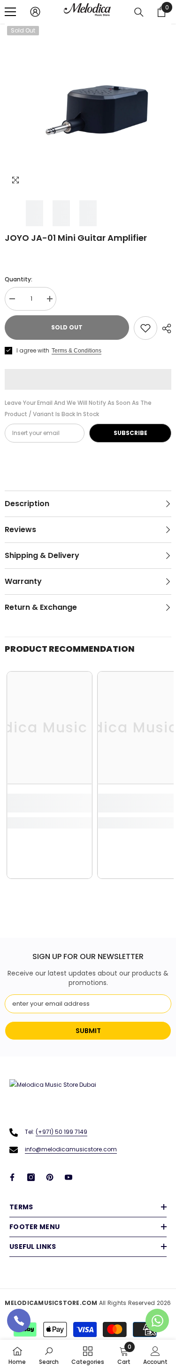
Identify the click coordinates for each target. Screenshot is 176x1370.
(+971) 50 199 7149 (61, 1132)
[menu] (10, 11)
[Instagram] (31, 1177)
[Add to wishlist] (145, 328)
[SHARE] (164, 328)
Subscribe (130, 433)
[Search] (139, 12)
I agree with (32, 350)
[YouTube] (68, 1177)
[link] (50, 803)
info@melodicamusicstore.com (71, 1149)
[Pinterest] (50, 1177)
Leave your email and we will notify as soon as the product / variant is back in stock (78, 408)
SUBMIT (88, 1030)
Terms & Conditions (76, 350)
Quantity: (18, 279)
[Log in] (35, 12)
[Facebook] (12, 1177)
